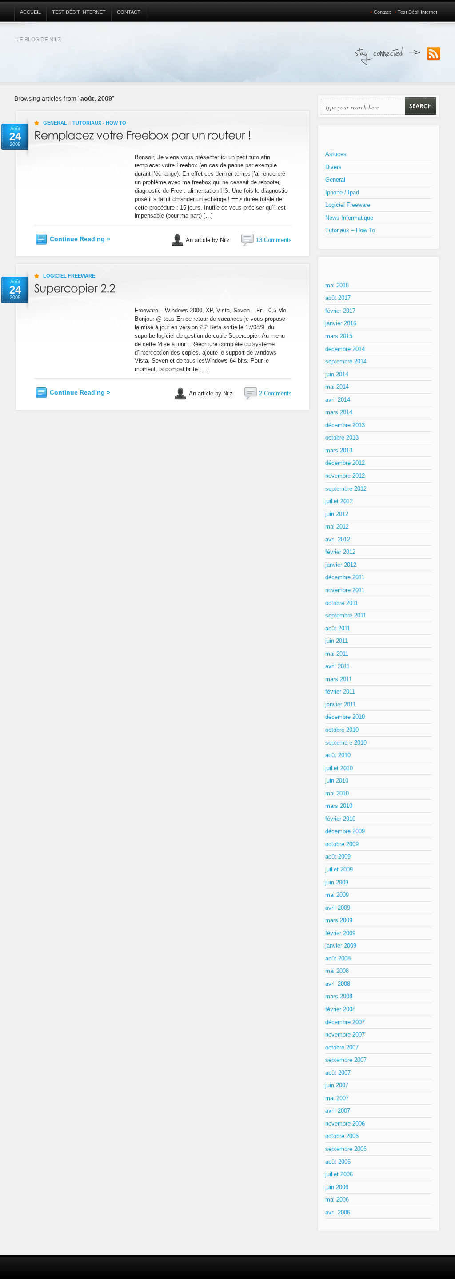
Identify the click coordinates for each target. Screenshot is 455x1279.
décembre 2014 (345, 349)
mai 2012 (337, 526)
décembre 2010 (345, 717)
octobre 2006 (342, 1136)
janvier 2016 (340, 323)
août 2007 (338, 1072)
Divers (333, 167)
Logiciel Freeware (69, 275)
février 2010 (340, 818)
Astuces (336, 154)
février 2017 (340, 310)
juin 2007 (336, 1085)
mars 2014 (338, 412)
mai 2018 (337, 285)
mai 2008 (337, 971)
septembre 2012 (346, 488)
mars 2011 (338, 679)
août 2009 (338, 856)
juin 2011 (336, 640)
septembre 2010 (346, 742)
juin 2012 (336, 514)
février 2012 (340, 552)
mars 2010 (338, 806)
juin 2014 (336, 374)
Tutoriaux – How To (350, 230)
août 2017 (338, 298)
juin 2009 (336, 882)
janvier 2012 (340, 564)
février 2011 (340, 691)
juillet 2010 (339, 768)
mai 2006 (337, 1199)
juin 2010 (336, 780)
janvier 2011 (340, 704)
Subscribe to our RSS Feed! (434, 54)
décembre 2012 (345, 463)
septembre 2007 (346, 1060)
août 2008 (338, 958)
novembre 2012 (345, 475)
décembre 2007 (345, 1022)
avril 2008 (337, 983)
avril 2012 (337, 539)
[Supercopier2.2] (75, 287)
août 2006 (338, 1161)
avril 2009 (337, 907)
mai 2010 (337, 793)
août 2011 (337, 628)
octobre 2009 (342, 844)
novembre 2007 (345, 1034)
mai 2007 (337, 1098)
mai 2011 (336, 653)
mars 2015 (338, 336)
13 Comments (274, 240)
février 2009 (340, 933)
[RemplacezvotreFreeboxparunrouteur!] (142, 133)
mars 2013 (338, 450)
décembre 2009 (345, 831)
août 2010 (338, 755)
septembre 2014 (346, 361)
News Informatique (349, 217)
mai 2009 (337, 895)
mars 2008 (338, 996)
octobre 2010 (342, 729)
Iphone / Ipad (342, 192)
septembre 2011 (345, 615)
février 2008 (340, 1009)
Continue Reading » (80, 238)
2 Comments (275, 393)
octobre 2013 (342, 437)
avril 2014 (337, 399)
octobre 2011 (341, 603)
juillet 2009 (339, 869)
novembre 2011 (344, 590)
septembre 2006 (346, 1149)
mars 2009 (338, 920)
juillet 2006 (339, 1174)
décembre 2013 (345, 425)
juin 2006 (336, 1187)
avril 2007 (337, 1110)
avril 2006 (337, 1212)
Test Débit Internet (79, 12)
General (55, 122)
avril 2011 (337, 666)
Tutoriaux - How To (99, 122)
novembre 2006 (345, 1123)
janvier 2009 (340, 945)
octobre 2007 (342, 1047)
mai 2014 (337, 386)
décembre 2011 (344, 577)
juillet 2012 (339, 501)
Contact (128, 12)
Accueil (30, 12)
